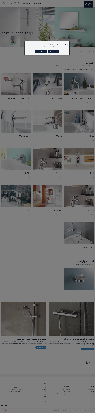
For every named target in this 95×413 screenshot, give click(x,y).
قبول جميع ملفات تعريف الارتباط (41, 51)
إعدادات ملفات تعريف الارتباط (53, 51)
